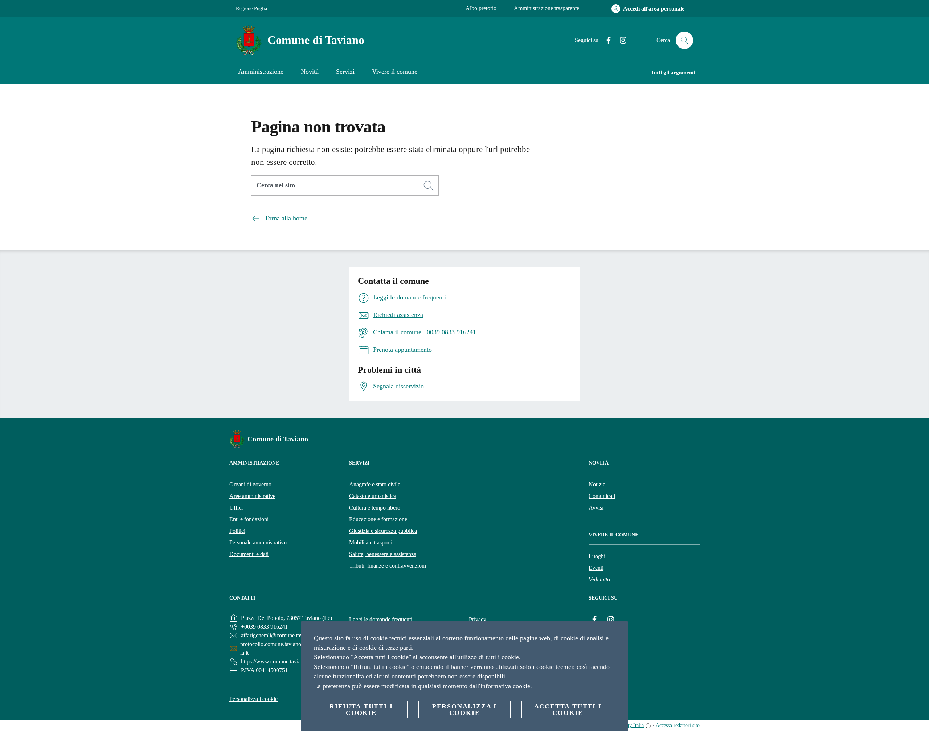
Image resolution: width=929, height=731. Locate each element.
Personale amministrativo (258, 542)
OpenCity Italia (628, 725)
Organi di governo (250, 484)
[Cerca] (684, 40)
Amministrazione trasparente (546, 8)
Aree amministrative (252, 496)
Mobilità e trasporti (370, 542)
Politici (237, 531)
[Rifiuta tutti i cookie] (619, 631)
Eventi (596, 568)
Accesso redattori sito (678, 725)
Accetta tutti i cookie (568, 709)
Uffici (236, 508)
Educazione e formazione (378, 519)
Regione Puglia (251, 8)
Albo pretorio (481, 8)
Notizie (597, 484)
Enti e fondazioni (249, 519)
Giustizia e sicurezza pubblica (383, 531)
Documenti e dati (249, 554)
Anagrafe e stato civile (374, 484)
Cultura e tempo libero (374, 508)
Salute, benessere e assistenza (382, 554)
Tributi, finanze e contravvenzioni (387, 566)
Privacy (477, 619)
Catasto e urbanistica (372, 496)
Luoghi (597, 556)
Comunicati (602, 496)
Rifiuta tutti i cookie (361, 709)
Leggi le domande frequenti (380, 619)
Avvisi (596, 508)
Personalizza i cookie (253, 699)
